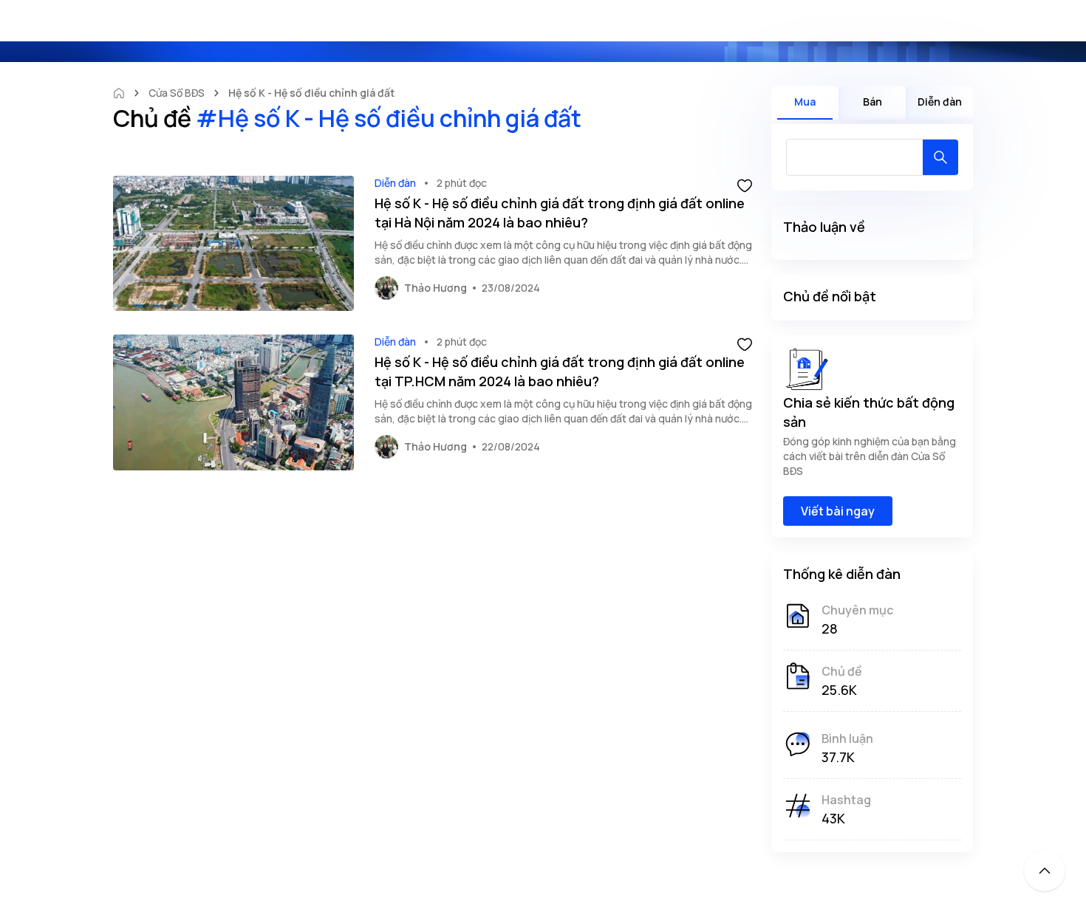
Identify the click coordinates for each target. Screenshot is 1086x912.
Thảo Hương (435, 288)
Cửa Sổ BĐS (176, 93)
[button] (745, 184)
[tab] (805, 103)
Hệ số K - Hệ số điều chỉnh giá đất (311, 93)
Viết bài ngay (838, 511)
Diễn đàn (395, 183)
